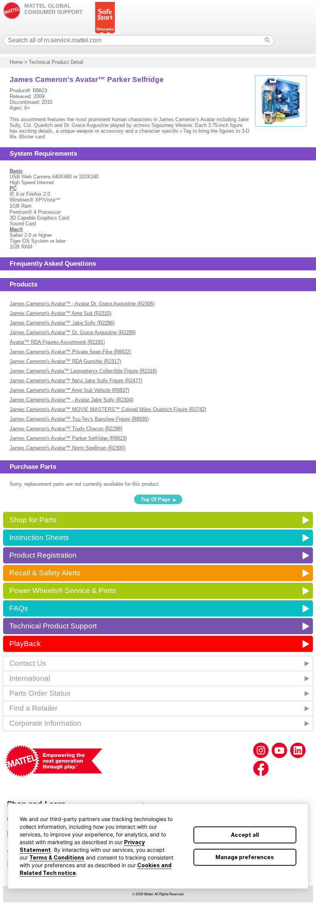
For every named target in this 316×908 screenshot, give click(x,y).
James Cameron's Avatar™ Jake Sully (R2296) (62, 323)
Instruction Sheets (39, 537)
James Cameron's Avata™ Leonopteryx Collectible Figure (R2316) (83, 371)
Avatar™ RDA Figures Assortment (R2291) (57, 342)
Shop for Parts (33, 520)
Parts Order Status (40, 693)
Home (16, 62)
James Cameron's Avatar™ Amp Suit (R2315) (60, 313)
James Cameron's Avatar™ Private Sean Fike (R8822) (70, 352)
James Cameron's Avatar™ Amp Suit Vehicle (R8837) (69, 390)
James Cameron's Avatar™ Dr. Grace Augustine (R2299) (73, 332)
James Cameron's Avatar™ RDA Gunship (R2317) (65, 361)
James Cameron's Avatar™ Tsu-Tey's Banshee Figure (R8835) (79, 419)
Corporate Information (45, 723)
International (29, 678)
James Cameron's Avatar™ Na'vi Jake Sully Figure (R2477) (76, 380)
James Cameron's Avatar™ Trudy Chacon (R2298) (66, 429)
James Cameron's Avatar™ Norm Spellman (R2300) (67, 448)
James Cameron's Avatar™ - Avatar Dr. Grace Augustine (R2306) (82, 304)
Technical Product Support (53, 626)
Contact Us (27, 663)
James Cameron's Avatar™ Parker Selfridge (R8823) (68, 438)
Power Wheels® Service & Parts (62, 590)
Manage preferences (244, 857)
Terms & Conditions (56, 857)
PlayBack (25, 644)
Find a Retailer (33, 708)
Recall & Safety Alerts (45, 573)
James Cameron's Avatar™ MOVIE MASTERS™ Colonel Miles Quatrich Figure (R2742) (108, 409)
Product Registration (43, 555)
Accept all (245, 834)
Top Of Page (155, 499)
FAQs (18, 608)
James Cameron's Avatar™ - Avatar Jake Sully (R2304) (71, 400)
